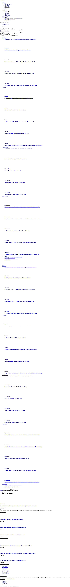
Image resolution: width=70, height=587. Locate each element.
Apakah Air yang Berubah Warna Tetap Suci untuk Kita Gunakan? (19, 98)
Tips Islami (4, 9)
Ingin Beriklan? (4, 583)
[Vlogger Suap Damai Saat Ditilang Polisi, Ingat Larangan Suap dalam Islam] (10, 82)
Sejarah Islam (7, 8)
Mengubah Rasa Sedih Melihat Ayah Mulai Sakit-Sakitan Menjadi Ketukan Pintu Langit (23, 145)
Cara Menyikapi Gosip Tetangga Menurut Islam (15, 182)
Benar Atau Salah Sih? (8, 4)
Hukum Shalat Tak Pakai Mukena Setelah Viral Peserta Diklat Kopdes (19, 73)
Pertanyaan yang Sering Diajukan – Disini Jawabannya (13, 18)
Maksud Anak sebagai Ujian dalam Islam (13, 170)
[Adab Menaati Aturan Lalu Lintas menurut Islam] (10, 334)
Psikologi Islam (7, 7)
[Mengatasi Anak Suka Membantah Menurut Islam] (10, 191)
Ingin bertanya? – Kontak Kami (10, 19)
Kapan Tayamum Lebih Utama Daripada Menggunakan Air (13, 527)
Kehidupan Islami (5, 10)
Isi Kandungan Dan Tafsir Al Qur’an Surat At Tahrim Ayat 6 (13, 560)
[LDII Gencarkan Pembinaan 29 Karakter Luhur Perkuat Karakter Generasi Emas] (10, 251)
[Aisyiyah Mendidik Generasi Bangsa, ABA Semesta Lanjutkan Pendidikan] (10, 239)
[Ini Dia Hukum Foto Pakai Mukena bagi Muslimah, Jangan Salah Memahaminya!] (3, 551)
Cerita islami (7, 13)
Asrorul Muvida (3, 507)
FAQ (3, 584)
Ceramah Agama (7, 12)
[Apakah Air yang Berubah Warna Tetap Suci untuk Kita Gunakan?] (10, 95)
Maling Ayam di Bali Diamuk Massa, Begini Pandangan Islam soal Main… (20, 61)
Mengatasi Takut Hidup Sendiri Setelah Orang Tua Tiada (17, 133)
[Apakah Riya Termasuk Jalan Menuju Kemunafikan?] (3, 517)
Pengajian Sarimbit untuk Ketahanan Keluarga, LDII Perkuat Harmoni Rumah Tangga (23, 218)
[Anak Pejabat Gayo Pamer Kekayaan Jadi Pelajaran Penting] (10, 47)
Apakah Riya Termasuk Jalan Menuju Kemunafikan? (11, 519)
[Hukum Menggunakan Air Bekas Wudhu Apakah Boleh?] (3, 532)
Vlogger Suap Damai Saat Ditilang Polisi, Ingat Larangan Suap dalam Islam (21, 85)
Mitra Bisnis (4, 581)
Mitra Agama (4, 582)
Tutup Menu (2, 0)
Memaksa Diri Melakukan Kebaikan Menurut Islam (16, 159)
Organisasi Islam (5, 16)
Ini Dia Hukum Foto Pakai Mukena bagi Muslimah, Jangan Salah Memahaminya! (18, 553)
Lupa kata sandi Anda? (4, 30)
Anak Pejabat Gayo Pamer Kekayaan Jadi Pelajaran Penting (17, 50)
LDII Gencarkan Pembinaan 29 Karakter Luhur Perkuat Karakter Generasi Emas (22, 254)
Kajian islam (7, 240)
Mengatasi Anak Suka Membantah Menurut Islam (15, 194)
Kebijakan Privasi (7, 20)
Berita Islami (7, 5)
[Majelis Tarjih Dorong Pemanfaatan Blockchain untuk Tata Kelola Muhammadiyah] (10, 204)
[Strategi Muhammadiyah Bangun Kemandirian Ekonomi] (10, 227)
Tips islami (6, 96)
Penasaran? (4, 3)
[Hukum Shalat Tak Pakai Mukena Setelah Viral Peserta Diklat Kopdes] (10, 70)
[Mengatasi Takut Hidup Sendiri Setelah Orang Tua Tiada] (10, 130)
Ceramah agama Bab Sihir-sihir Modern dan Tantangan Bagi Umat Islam (16, 545)
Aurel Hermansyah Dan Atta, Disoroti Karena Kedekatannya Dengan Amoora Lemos (18, 505)
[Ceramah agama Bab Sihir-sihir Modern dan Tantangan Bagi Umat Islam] (3, 543)
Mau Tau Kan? (5, 573)
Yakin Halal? (34, 39)
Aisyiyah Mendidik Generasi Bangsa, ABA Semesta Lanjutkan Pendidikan (20, 242)
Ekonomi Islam (7, 14)
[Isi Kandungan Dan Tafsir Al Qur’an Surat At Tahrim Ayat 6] (3, 558)
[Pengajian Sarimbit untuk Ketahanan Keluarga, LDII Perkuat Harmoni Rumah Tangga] (10, 443)
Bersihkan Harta (7, 11)
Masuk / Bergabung (5, 24)
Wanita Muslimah (7, 15)
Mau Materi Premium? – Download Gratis (11, 486)
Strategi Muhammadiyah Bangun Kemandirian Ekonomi (17, 230)
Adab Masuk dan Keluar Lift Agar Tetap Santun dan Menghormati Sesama (21, 121)
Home (3, 2)
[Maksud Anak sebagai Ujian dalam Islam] (10, 167)
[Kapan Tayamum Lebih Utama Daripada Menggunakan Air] (3, 525)
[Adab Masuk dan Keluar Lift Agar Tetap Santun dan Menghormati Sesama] (10, 118)
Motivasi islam (7, 6)
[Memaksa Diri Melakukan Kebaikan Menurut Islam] (10, 156)
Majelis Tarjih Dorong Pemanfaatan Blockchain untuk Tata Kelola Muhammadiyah (22, 207)
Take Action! (4, 17)
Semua (6, 39)
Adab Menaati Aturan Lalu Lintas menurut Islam (15, 109)
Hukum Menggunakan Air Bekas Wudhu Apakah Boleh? (12, 534)
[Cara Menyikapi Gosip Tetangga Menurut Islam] (10, 179)
